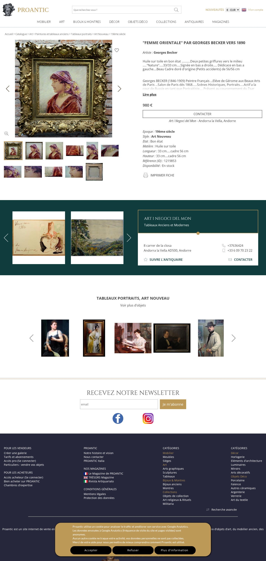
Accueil (9, 34)
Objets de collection (176, 496)
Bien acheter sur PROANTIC (22, 481)
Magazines (220, 22)
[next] (128, 238)
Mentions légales (95, 494)
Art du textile (239, 500)
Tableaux (169, 476)
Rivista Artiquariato (101, 481)
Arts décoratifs (240, 472)
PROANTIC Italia (94, 461)
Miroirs (235, 468)
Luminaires (238, 465)
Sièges (167, 461)
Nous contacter (94, 457)
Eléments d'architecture (246, 461)
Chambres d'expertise (18, 485)
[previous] (32, 338)
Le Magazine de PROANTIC (106, 473)
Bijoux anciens (172, 484)
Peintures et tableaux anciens (52, 34)
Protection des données (99, 498)
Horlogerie (238, 457)
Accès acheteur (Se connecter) (23, 477)
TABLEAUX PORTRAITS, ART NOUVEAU (133, 298)
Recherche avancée (224, 509)
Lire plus (149, 94)
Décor (114, 22)
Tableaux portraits (81, 34)
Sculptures (170, 472)
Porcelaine (238, 480)
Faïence (236, 484)
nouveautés (215, 9)
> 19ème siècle (117, 34)
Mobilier (44, 22)
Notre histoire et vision (99, 453)
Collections (166, 22)
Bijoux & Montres (174, 480)
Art (62, 22)
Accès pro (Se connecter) (20, 461)
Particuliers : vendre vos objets (24, 465)
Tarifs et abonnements (18, 457)
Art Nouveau (101, 34)
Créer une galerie (15, 453)
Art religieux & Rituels (177, 500)
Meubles (168, 457)
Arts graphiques (173, 468)
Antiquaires (194, 22)
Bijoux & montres (87, 22)
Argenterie (238, 492)
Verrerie (236, 496)
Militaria (168, 504)
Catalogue (21, 34)
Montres (168, 488)
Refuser (133, 550)
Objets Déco (138, 22)
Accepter (91, 550)
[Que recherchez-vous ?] (176, 10)
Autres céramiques (243, 488)
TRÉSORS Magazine (101, 477)
